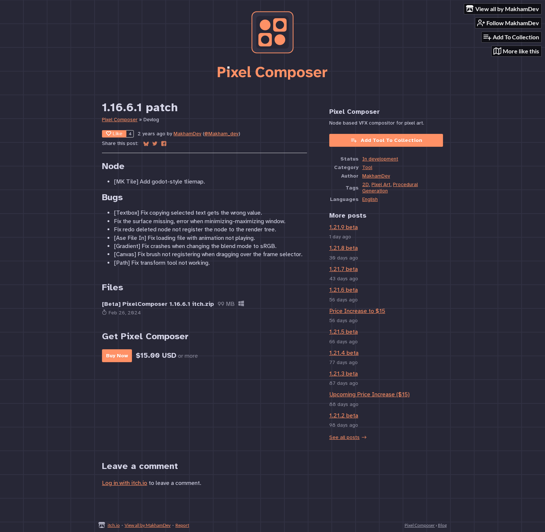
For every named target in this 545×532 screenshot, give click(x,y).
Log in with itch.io (124, 483)
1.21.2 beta (343, 415)
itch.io (114, 525)
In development (380, 159)
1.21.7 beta (343, 269)
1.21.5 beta (343, 332)
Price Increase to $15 (357, 311)
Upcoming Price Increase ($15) (369, 394)
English (370, 199)
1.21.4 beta (344, 353)
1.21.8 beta (343, 248)
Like (117, 133)
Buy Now (117, 356)
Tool (367, 167)
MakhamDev (187, 133)
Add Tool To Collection (391, 140)
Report (182, 525)
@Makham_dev (221, 133)
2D (365, 184)
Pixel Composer (120, 119)
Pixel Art (380, 184)
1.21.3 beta (343, 373)
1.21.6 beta (343, 290)
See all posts (344, 437)
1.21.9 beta (343, 227)
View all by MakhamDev (148, 525)
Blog (442, 525)
